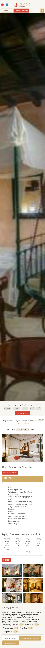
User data (29, 624)
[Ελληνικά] (7, 4)
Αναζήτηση (22, 413)
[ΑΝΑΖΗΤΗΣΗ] (12, 11)
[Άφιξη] (7, 408)
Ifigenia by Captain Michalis (26, 421)
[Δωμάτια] (25, 408)
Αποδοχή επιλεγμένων (30, 638)
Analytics (23, 628)
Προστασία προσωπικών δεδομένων (23, 622)
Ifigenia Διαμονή (9, 421)
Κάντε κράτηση (21, 10)
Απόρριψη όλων (10, 638)
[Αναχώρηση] (16, 408)
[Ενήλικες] (32, 408)
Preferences (8, 628)
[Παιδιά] (38, 408)
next (42, 419)
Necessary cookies (10, 624)
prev (39, 419)
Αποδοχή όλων (10, 643)
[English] (2, 4)
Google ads (7, 631)
